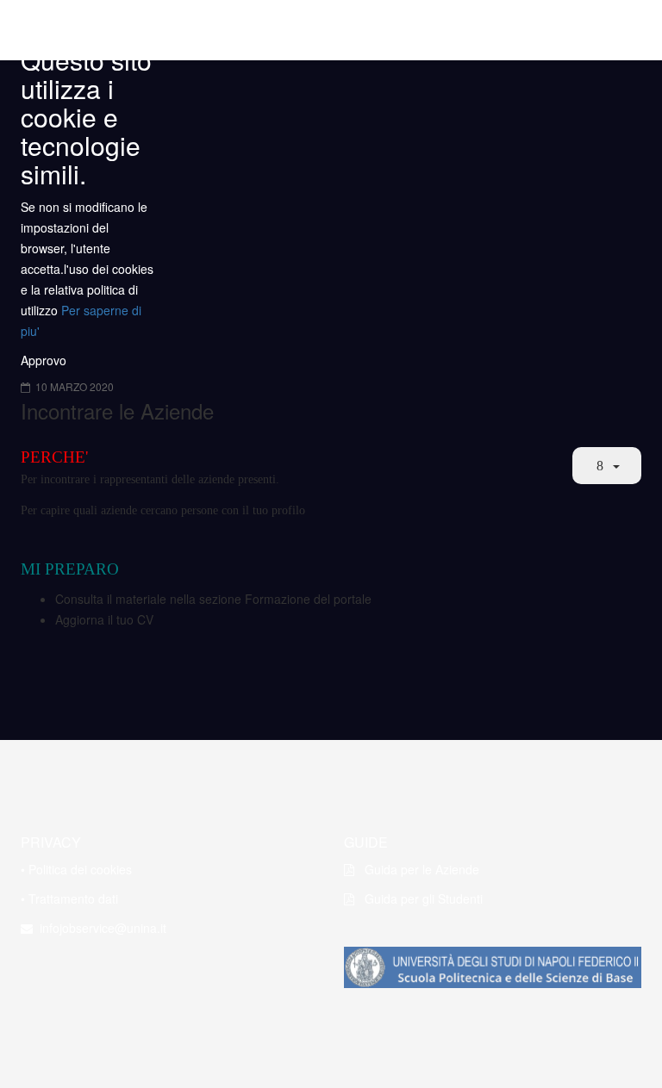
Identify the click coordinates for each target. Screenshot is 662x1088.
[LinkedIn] (133, 982)
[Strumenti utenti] (606, 465)
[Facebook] (35, 982)
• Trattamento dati (69, 898)
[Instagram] (101, 982)
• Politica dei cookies (76, 869)
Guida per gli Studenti (418, 898)
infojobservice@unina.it (99, 927)
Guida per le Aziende (416, 869)
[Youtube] (68, 982)
